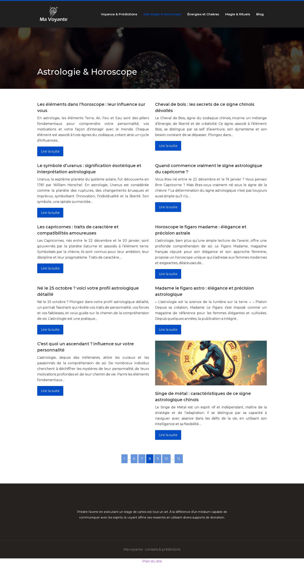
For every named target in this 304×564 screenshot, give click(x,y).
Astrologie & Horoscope (162, 14)
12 (178, 459)
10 (166, 459)
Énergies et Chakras (203, 14)
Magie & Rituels (237, 14)
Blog (260, 14)
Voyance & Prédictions (119, 14)
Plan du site (152, 561)
